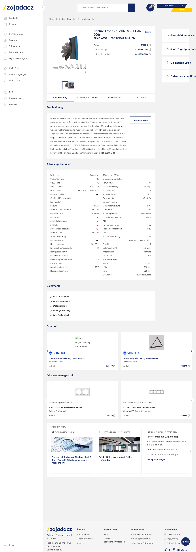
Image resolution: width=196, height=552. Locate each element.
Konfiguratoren (16, 34)
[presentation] (52, 85)
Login (12, 545)
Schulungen (15, 46)
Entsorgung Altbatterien (142, 543)
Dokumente (114, 97)
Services (13, 40)
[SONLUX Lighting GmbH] (148, 36)
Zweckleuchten (69, 19)
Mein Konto (14, 68)
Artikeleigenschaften (87, 97)
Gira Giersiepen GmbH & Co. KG (63, 402)
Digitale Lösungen (18, 58)
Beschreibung (60, 97)
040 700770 (173, 539)
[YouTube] (182, 550)
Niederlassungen (85, 538)
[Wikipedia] (187, 550)
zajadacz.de (174, 534)
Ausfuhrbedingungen (141, 534)
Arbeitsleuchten (88, 19)
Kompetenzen (16, 52)
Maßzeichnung (60, 306)
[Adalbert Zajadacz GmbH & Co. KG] (18, 5)
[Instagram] (174, 550)
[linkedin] (178, 550)
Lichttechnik (52, 19)
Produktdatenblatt (61, 301)
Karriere (13, 104)
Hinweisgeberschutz (140, 538)
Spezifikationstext (61, 315)
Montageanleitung (61, 310)
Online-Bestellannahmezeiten (114, 540)
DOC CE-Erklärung (61, 297)
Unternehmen (15, 98)
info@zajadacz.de (176, 543)
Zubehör (141, 97)
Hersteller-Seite (141, 120)
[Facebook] (170, 550)
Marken (13, 24)
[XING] (165, 550)
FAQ (11, 92)
